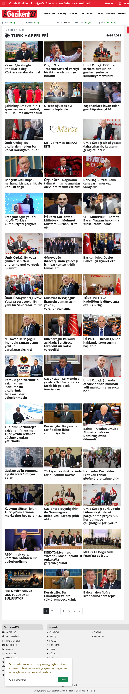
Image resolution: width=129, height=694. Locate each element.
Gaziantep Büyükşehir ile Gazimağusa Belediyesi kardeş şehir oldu (61, 514)
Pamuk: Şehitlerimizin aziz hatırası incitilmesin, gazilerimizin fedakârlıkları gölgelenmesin (22, 388)
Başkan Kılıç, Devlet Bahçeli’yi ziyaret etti (99, 259)
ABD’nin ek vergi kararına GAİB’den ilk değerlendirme (21, 558)
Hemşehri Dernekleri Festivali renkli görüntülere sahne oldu (101, 475)
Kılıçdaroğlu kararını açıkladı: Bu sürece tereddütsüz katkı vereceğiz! (59, 344)
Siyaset (74, 13)
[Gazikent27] (19, 14)
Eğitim (122, 13)
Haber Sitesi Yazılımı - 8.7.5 (82, 690)
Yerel (99, 13)
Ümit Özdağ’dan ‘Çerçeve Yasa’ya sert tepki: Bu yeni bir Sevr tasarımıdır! (23, 301)
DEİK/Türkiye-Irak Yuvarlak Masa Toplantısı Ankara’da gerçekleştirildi (63, 558)
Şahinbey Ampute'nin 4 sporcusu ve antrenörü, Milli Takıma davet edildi (23, 109)
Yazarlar (11, 632)
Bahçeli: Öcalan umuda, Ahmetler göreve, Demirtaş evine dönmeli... (101, 434)
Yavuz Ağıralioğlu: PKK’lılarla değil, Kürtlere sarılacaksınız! (22, 69)
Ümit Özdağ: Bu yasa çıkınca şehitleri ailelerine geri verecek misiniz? (22, 263)
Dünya (110, 13)
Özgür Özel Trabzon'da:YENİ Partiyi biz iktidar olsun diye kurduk (61, 71)
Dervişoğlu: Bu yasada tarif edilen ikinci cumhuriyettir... (60, 429)
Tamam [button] (63, 679)
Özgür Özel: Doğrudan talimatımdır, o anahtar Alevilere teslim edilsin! (62, 183)
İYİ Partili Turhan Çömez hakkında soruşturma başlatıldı (101, 342)
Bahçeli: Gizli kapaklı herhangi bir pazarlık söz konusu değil (23, 183)
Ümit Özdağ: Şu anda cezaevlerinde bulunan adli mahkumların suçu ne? (101, 386)
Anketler (11, 653)
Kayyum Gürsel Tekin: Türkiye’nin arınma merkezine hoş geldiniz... (23, 512)
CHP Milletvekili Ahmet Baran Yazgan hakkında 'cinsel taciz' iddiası (101, 220)
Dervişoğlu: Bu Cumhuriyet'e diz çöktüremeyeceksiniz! (60, 596)
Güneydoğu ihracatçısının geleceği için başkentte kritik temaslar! (61, 263)
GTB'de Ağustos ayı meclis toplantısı (58, 107)
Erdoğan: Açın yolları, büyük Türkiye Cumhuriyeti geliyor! (21, 220)
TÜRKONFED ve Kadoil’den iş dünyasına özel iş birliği (101, 301)
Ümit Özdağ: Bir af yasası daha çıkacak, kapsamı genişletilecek (102, 146)
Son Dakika (12, 636)
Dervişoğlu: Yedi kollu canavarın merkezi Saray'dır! (99, 183)
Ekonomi (87, 13)
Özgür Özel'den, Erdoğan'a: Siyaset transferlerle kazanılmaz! (49, 3)
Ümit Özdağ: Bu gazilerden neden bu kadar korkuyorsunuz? (22, 146)
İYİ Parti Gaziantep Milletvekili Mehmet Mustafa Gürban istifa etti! (60, 222)
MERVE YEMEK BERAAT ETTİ (60, 144)
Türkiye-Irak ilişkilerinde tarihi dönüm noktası (63, 473)
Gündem (49, 13)
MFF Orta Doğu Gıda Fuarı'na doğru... (98, 553)
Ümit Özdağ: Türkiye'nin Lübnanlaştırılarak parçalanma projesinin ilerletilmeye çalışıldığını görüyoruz (101, 516)
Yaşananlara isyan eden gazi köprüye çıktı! (101, 107)
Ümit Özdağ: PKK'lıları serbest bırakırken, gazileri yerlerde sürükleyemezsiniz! (100, 71)
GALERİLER (11, 644)
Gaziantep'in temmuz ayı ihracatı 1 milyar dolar (21, 474)
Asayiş (62, 13)
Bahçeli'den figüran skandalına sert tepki (99, 594)
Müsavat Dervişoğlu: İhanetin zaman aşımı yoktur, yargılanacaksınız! (60, 303)
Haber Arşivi (13, 640)
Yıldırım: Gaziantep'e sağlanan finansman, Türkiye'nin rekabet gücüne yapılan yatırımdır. (20, 434)
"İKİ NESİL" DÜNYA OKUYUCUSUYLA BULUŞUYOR (18, 594)
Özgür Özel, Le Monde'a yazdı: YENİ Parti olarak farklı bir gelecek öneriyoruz (62, 384)
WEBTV (112, 3)
